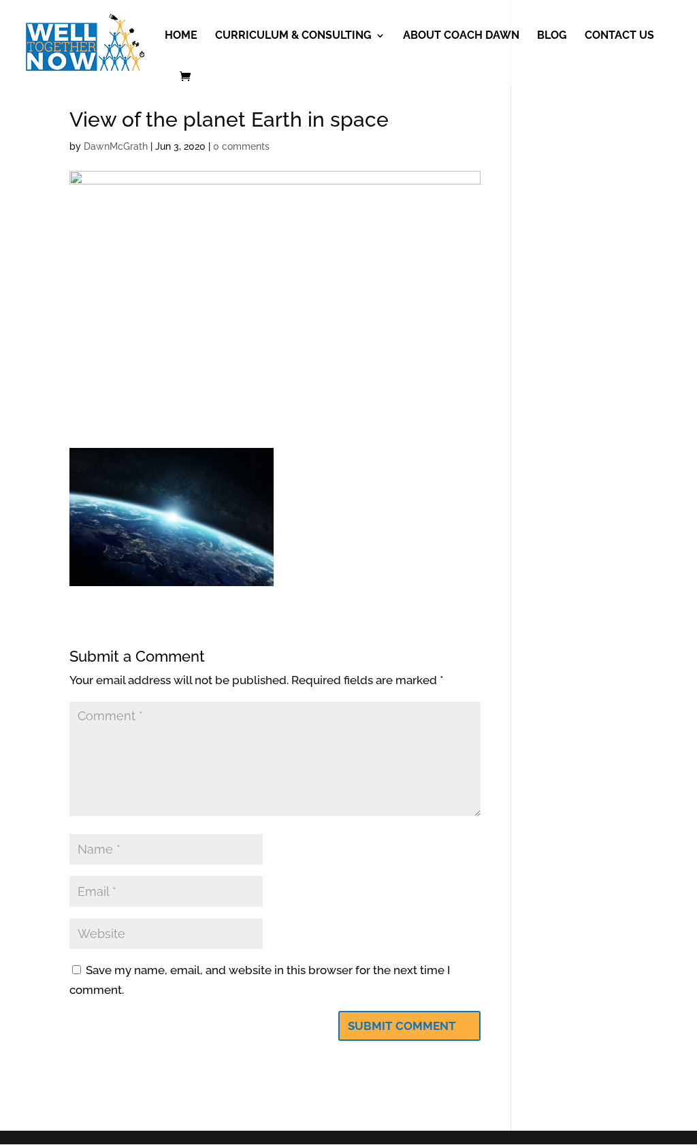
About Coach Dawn (461, 36)
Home (181, 36)
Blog (552, 36)
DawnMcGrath (116, 146)
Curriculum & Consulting (293, 36)
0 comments (241, 146)
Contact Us (619, 36)
